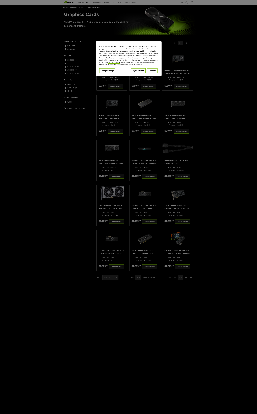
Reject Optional (138, 71)
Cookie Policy (104, 58)
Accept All (152, 71)
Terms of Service (114, 62)
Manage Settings (107, 71)
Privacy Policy (104, 65)
